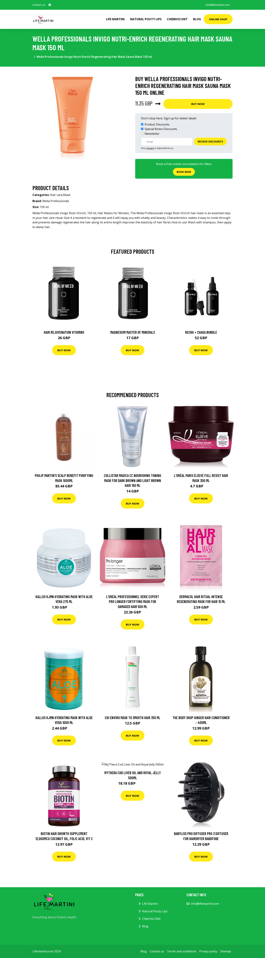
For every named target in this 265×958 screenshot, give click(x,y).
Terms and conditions (181, 951)
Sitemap (225, 951)
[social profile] (49, 4)
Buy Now (198, 104)
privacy (150, 148)
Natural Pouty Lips (146, 19)
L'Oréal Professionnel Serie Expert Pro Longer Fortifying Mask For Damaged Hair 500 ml (132, 601)
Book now (184, 172)
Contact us (157, 951)
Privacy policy (208, 951)
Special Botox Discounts (161, 129)
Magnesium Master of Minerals (132, 332)
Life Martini (115, 19)
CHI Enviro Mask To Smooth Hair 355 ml (132, 717)
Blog (197, 19)
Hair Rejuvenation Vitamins (64, 332)
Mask (66, 195)
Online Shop (218, 19)
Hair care (56, 195)
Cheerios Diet (177, 19)
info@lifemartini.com (218, 5)
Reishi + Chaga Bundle (201, 332)
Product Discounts (157, 124)
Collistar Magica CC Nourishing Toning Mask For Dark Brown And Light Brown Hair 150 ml (132, 480)
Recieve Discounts (210, 141)
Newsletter (152, 134)
